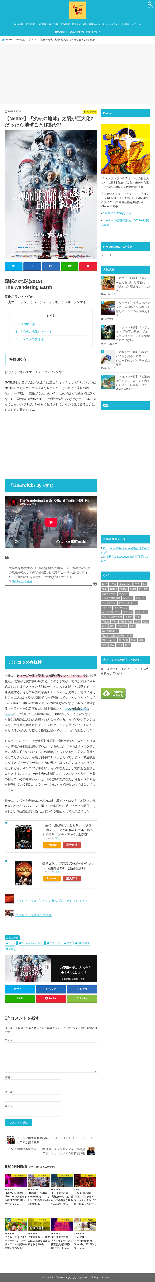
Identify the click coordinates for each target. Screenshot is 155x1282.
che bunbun (125, 584)
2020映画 (18, 24)
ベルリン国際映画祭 (112, 617)
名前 (8, 1077)
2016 (113, 584)
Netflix (12, 943)
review (123, 589)
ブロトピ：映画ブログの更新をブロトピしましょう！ (51, 900)
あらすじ (143, 589)
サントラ (140, 598)
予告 (138, 617)
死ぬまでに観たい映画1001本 (86, 24)
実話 (130, 621)
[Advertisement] (77, 74)
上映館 (129, 617)
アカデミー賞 (108, 593)
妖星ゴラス (55, 943)
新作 (112, 626)
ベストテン (141, 612)
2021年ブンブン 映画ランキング (85, 32)
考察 (104, 645)
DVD (137, 584)
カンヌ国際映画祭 (111, 598)
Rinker (57, 838)
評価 (11, 948)
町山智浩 (123, 640)
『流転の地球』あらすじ (34, 331)
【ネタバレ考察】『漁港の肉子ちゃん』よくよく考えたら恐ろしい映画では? (133, 381)
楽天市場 (72, 844)
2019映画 (30, 24)
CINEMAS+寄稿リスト (116, 213)
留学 (133, 640)
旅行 (134, 24)
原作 (122, 621)
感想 (69, 943)
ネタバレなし (121, 607)
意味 (137, 621)
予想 (114, 621)
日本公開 (122, 626)
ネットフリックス (111, 612)
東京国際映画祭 (110, 631)
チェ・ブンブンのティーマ (75, 1277)
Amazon (51, 844)
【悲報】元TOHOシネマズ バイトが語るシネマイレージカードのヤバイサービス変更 (133, 358)
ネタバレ (106, 607)
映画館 (125, 24)
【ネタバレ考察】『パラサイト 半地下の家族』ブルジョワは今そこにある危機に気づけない (133, 334)
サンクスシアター (111, 24)
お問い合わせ (61, 32)
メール (9, 1091)
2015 (104, 584)
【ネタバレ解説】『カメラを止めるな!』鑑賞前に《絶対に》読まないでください (133, 284)
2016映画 (65, 24)
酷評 (127, 645)
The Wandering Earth (32, 943)
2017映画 (53, 24)
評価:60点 (25, 324)
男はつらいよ (108, 640)
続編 (141, 640)
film (144, 584)
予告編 (105, 621)
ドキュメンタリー (128, 603)
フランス (127, 612)
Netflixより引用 (22, 581)
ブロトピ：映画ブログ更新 (33, 915)
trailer (133, 589)
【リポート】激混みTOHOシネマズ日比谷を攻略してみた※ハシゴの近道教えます (133, 309)
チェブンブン (108, 603)
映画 (132, 626)
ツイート (106, 254)
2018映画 (41, 24)
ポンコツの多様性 (30, 339)
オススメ (123, 593)
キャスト (127, 598)
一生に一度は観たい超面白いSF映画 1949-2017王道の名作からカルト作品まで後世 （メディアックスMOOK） (67, 829)
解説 (112, 645)
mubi (104, 589)
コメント (10, 1039)
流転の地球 (83, 943)
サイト (9, 1106)
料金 (104, 626)
